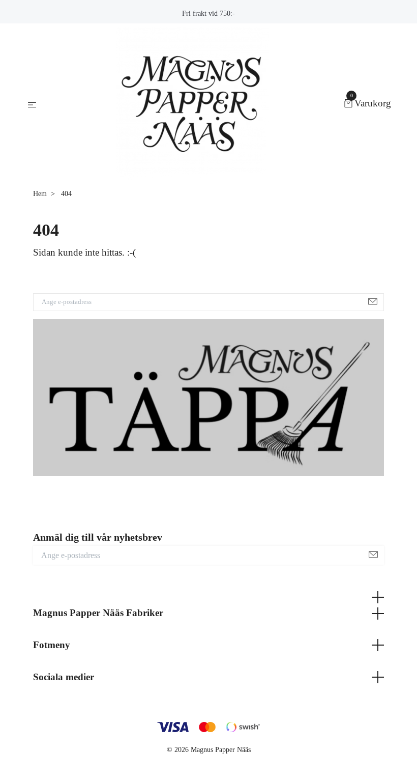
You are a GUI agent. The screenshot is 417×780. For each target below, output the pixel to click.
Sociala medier (63, 677)
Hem (40, 194)
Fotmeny (51, 644)
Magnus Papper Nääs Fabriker (98, 612)
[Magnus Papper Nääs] (192, 103)
